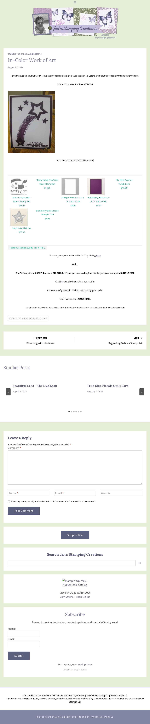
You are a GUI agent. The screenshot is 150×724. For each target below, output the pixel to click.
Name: (12, 628)
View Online (67, 596)
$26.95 (21, 232)
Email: (11, 639)
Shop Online (83, 596)
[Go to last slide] (8, 391)
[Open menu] (75, 2)
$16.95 (124, 187)
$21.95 (21, 205)
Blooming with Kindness (40, 341)
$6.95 (98, 205)
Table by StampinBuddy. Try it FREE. (27, 247)
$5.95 (47, 218)
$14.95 (47, 187)
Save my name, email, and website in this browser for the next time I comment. (53, 501)
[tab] (69, 411)
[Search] (139, 563)
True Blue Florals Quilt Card (108, 386)
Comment (14, 447)
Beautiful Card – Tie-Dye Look (35, 386)
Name (13, 493)
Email (59, 493)
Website (105, 493)
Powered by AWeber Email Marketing (75, 670)
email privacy (85, 664)
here (98, 255)
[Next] (141, 391)
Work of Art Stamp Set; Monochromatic (28, 318)
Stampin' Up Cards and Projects (25, 54)
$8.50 (72, 205)
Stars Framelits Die (21, 228)
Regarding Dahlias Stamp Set (125, 341)
